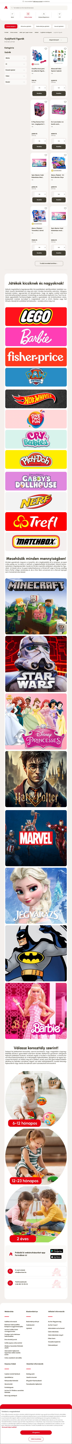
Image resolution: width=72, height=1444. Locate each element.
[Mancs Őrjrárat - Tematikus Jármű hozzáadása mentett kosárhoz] (46, 208)
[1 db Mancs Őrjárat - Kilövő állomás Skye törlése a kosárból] (53, 194)
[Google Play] (56, 1251)
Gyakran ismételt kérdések (12, 1374)
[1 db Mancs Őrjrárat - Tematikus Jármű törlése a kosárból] (33, 247)
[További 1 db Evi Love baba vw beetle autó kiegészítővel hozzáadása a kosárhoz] (64, 141)
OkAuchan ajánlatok (26, 26)
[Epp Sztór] (56, 1257)
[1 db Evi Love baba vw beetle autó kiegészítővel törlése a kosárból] (53, 141)
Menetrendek (8, 1384)
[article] (39, 72)
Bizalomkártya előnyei (32, 1321)
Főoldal (6, 32)
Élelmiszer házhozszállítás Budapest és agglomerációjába (13, 1325)
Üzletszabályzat (53, 1345)
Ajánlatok (29, 1328)
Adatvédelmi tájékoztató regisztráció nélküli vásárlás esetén (12, 1352)
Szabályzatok (30, 1325)
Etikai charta (51, 1338)
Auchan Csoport (53, 1325)
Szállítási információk (10, 1321)
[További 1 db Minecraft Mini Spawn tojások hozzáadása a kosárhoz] (64, 88)
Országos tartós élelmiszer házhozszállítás (12, 1335)
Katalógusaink (30, 1374)
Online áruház (13, 32)
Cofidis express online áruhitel (13, 1343)
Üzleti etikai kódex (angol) (55, 1335)
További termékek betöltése (48, 263)
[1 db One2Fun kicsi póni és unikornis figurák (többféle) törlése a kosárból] (33, 88)
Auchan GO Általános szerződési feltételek (14, 1391)
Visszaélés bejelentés (54, 1342)
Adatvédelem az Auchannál (56, 1328)
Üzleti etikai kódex (53, 1332)
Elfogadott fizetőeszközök (34, 1381)
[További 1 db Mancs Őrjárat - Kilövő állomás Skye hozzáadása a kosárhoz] (64, 194)
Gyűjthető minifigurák (46, 32)
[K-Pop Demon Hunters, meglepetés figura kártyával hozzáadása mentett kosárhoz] (46, 102)
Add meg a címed (37, 1)
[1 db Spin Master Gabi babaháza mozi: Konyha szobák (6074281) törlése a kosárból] (53, 247)
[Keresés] (12, 7)
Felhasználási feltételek (11, 1381)
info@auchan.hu (20, 1272)
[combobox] (39, 8)
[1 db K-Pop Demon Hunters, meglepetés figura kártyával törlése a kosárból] (33, 141)
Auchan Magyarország (54, 1321)
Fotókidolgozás (8, 1387)
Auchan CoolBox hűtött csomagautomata (11, 1330)
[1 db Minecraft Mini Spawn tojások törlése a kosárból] (53, 88)
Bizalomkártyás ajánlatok (42, 26)
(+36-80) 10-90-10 (21, 1284)
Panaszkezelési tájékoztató (34, 1384)
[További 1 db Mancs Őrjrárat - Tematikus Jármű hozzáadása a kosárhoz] (45, 247)
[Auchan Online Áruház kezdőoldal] (6, 7)
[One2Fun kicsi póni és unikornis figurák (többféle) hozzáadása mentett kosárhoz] (46, 48)
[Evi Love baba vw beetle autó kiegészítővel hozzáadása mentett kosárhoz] (65, 102)
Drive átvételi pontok (10, 1339)
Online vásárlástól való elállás (13, 1358)
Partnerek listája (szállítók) (9, 1427)
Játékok (36, 32)
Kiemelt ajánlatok (58, 26)
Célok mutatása (36, 1439)
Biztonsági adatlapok (10, 1396)
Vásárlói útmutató (31, 1377)
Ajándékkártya (8, 1377)
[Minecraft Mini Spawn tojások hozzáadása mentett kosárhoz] (65, 48)
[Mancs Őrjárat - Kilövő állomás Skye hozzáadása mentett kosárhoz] (65, 155)
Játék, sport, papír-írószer (26, 32)
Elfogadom (36, 1432)
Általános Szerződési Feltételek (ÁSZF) (13, 1347)
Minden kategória (10, 26)
